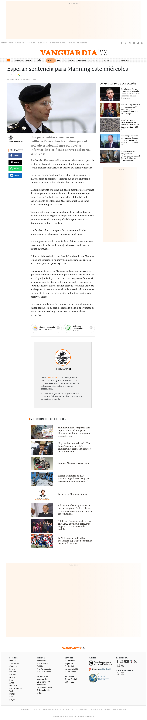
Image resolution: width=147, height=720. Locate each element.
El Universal (17, 141)
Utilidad (93, 60)
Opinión (61, 60)
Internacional (13, 80)
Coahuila (18, 60)
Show (71, 60)
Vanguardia (52, 377)
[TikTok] (138, 43)
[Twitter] (125, 43)
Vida (115, 60)
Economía (105, 60)
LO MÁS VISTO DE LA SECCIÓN (118, 84)
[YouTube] (134, 43)
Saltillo (30, 60)
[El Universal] (63, 357)
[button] (8, 60)
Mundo (50, 60)
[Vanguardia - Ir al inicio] (73, 52)
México (40, 60)
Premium (125, 60)
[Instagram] (129, 43)
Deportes (81, 60)
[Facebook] (121, 43)
